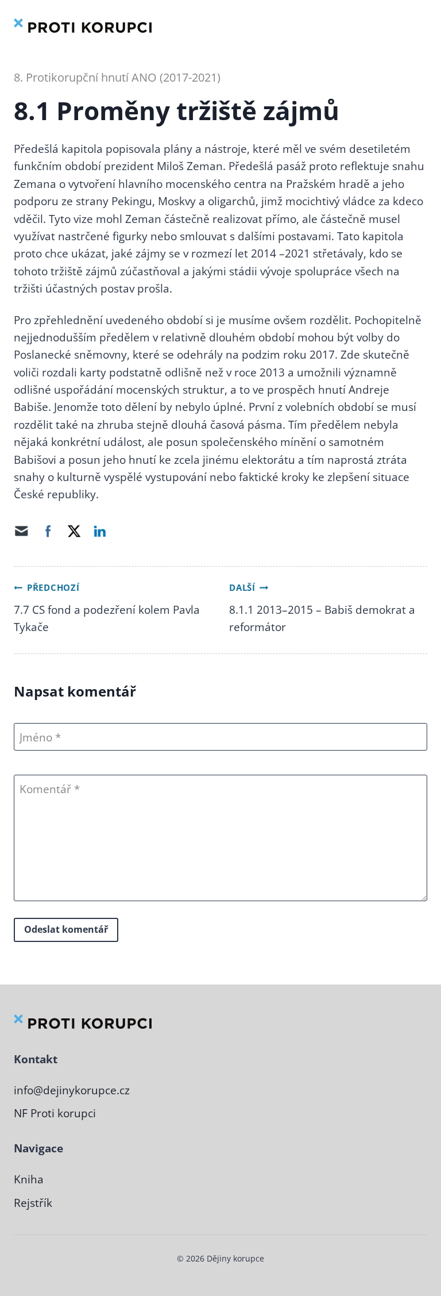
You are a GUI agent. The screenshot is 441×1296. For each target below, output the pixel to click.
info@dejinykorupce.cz (72, 1090)
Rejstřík (33, 1202)
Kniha (29, 1179)
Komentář (47, 789)
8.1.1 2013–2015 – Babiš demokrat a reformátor (322, 617)
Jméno (36, 737)
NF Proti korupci (55, 1113)
